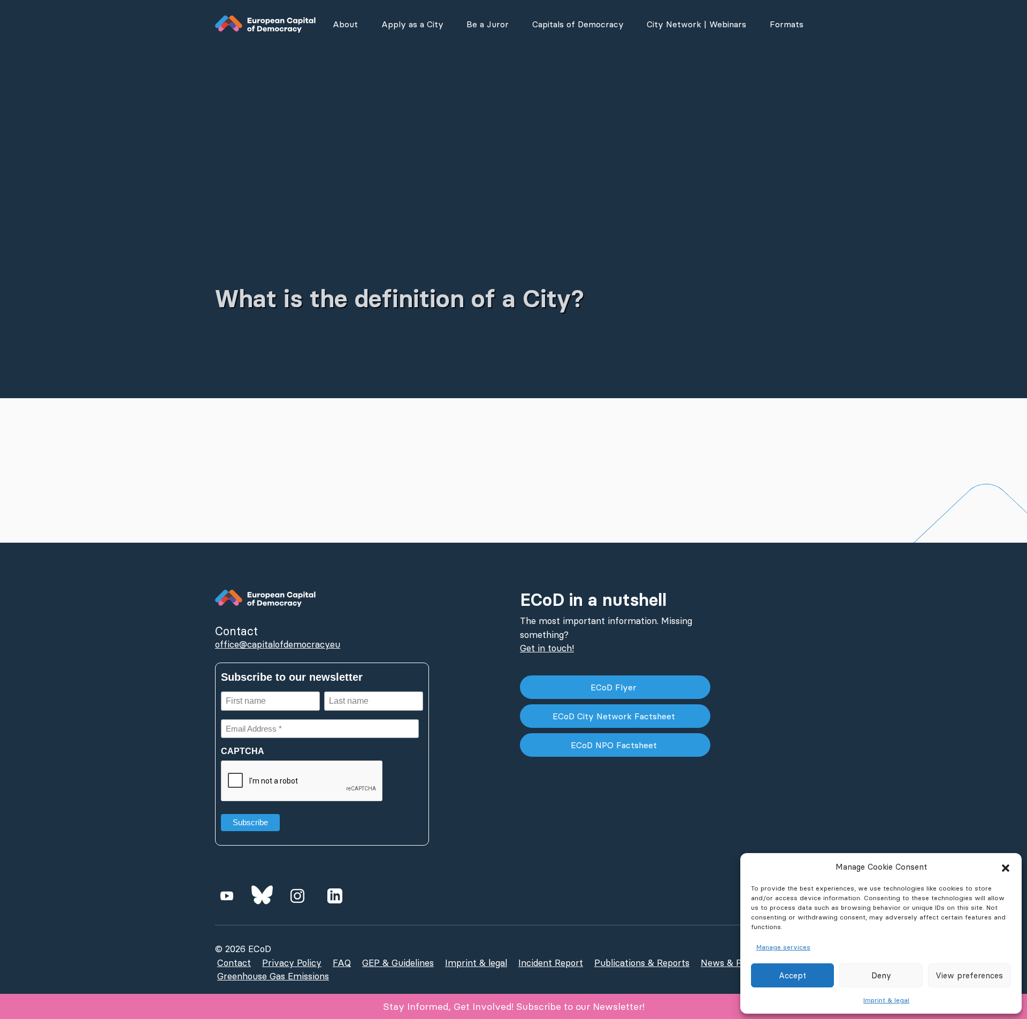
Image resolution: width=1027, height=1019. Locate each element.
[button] (1005, 867)
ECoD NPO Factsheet (615, 745)
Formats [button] (786, 24)
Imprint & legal (886, 1000)
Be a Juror (487, 24)
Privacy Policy (291, 963)
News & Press (730, 963)
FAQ (342, 963)
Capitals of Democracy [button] (578, 24)
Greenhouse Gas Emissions (273, 976)
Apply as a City (412, 24)
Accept (792, 975)
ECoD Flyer (615, 687)
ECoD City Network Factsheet (615, 716)
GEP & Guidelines (398, 963)
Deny (881, 975)
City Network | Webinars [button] (696, 24)
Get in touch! (547, 648)
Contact (234, 963)
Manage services (783, 947)
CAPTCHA (242, 751)
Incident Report (550, 963)
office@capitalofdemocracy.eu (277, 644)
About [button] (345, 24)
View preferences (969, 975)
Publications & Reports (641, 963)
